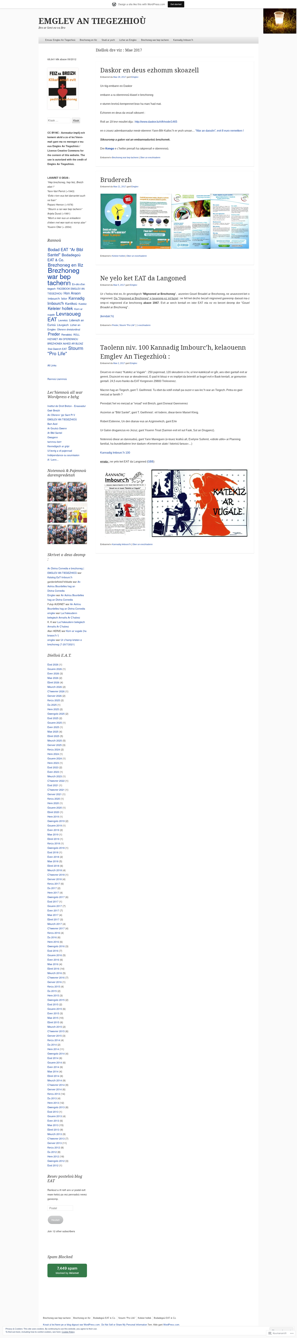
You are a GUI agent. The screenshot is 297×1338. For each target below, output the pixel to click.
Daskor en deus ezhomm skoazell (149, 70)
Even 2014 (53, 1067)
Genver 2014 (54, 1089)
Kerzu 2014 (53, 1040)
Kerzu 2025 (53, 700)
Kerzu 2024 (53, 749)
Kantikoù (71, 303)
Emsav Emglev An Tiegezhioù (60, 40)
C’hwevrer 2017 (56, 928)
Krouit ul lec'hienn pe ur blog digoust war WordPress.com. (71, 1324)
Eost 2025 (52, 718)
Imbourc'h (54, 298)
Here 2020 (53, 803)
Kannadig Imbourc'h (121, 544)
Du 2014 (52, 1044)
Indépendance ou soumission (63, 455)
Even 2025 (53, 727)
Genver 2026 (54, 695)
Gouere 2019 (54, 825)
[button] (135, 221)
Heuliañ (55, 1220)
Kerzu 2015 (53, 986)
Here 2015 (53, 995)
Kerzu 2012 (53, 1147)
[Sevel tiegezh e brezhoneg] (77, 513)
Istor (64, 298)
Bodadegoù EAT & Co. (64, 257)
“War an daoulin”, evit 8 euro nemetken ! (219, 130)
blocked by (71, 1271)
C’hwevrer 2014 (56, 1085)
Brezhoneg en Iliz (88, 40)
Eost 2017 (52, 901)
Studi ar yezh (108, 40)
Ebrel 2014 (53, 1076)
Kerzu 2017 (53, 883)
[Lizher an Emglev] (57, 513)
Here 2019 (53, 816)
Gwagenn (52, 437)
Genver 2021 (54, 794)
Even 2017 (53, 910)
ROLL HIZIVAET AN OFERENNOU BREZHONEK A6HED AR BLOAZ (65, 339)
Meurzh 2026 (54, 687)
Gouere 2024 (54, 758)
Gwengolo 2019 (56, 821)
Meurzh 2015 (54, 1026)
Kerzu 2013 (53, 1093)
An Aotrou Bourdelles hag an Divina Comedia (63, 586)
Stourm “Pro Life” (126, 1318)
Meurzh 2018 (54, 870)
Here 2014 (53, 1049)
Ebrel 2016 (53, 968)
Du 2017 (52, 888)
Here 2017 (53, 892)
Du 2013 (52, 1098)
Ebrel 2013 (53, 1129)
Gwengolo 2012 (56, 1161)
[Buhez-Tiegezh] (77, 492)
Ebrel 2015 (53, 1022)
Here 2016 (53, 941)
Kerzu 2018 (53, 843)
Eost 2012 (52, 1165)
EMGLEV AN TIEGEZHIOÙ (92, 21)
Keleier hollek (118, 256)
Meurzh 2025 (54, 740)
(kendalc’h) (107, 316)
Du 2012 (52, 1152)
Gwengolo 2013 (56, 1107)
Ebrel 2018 (53, 865)
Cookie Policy (68, 1332)
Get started (176, 4)
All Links (51, 365)
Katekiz (83, 303)
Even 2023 (53, 771)
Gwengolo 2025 (56, 713)
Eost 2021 (52, 785)
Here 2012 (53, 1156)
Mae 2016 (52, 964)
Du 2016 (52, 937)
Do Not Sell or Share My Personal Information (124, 1324)
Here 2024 (53, 754)
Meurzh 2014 (54, 1080)
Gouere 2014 (54, 1062)
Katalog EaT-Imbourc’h (59, 577)
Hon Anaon (72, 293)
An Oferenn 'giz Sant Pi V (61, 415)
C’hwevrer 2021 (56, 789)
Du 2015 (52, 991)
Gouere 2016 (54, 955)
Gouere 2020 (54, 807)
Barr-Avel (52, 424)
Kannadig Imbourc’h (183, 40)
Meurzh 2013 (54, 1134)
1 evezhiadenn (144, 325)
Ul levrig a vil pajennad (59, 450)
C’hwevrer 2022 (56, 780)
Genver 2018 (54, 879)
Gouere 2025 (54, 722)
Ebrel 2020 (53, 812)
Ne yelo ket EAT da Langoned (143, 278)
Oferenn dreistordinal (68, 329)
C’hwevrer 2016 (56, 977)
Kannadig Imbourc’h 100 (115, 452)
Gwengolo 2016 (56, 946)
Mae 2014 (52, 1071)
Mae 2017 (52, 915)
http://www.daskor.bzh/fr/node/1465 (156, 121)
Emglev (134, 77)
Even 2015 (53, 1013)
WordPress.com (171, 1324)
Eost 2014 (52, 1058)
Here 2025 (53, 709)
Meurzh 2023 (54, 776)
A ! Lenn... (53, 459)
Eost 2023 (52, 767)
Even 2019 (53, 830)
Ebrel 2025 (53, 736)
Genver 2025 (54, 745)
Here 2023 (53, 763)
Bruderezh (116, 180)
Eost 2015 (52, 1004)
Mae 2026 (52, 678)
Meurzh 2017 (54, 924)
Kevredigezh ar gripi (58, 446)
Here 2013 (53, 1102)
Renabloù (66, 334)
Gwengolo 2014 (56, 1053)
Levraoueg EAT (64, 316)
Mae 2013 (52, 1125)
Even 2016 (53, 959)
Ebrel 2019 (53, 839)
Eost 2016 (52, 950)
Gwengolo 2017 (56, 897)
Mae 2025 (52, 731)
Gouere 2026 (54, 669)
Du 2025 (52, 704)
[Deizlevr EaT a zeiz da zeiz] (57, 535)
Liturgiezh (63, 325)
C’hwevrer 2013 (56, 1138)
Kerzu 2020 (53, 798)
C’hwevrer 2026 (56, 691)
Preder (115, 325)
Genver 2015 (54, 1035)
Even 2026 (53, 673)
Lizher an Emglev (128, 40)
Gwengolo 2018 (56, 848)
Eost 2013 (52, 1111)
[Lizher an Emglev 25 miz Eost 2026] (57, 492)
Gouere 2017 (54, 906)
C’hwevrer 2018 (56, 874)
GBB (150, 461)
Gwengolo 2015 (56, 1000)
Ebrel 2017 (53, 919)
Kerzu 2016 (53, 932)
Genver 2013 (54, 1143)
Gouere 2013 (54, 1116)
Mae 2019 (52, 834)
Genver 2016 (54, 982)
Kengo (110, 148)
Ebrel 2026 (53, 682)
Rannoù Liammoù (57, 379)
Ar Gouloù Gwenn (57, 428)
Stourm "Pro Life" (127, 325)
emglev (51, 613)
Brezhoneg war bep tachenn (155, 40)
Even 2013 (53, 1120)
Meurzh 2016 (54, 973)
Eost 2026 (52, 664)
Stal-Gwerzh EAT (57, 349)
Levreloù (63, 320)
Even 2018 (53, 856)
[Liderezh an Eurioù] (77, 535)
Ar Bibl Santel (54, 432)
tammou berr (54, 441)
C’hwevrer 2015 (56, 1031)
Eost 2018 (52, 852)
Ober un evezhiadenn (150, 157)
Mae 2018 (52, 861)
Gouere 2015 (54, 1009)
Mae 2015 (52, 1017)
